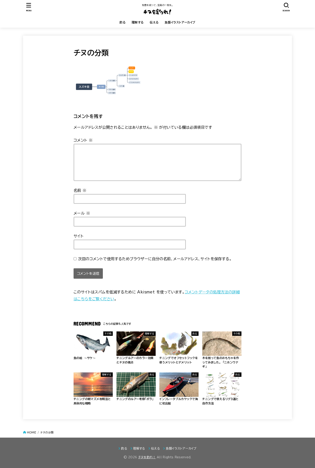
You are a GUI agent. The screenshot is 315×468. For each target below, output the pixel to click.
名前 (80, 190)
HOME (31, 432)
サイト (78, 236)
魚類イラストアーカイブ (180, 22)
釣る (122, 22)
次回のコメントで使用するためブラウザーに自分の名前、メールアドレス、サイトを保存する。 (155, 259)
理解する (138, 22)
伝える (154, 22)
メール (82, 213)
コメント (83, 140)
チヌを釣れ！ (147, 457)
